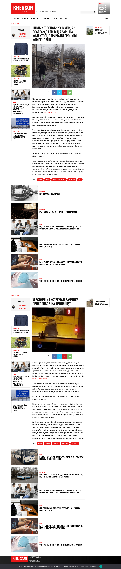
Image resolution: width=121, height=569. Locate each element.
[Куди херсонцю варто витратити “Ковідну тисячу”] (24, 211)
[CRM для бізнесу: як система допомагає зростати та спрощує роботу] (24, 244)
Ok (101, 566)
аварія (40, 180)
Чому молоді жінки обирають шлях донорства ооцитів (60, 281)
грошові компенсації (59, 180)
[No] (119, 566)
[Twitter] (59, 92)
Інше (18, 23)
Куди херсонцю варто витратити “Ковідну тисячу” (58, 212)
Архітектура (16, 131)
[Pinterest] (64, 92)
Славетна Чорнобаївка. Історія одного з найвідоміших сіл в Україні (20, 136)
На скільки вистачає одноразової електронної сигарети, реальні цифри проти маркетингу (61, 263)
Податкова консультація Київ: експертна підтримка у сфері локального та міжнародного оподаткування (21, 109)
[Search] (94, 12)
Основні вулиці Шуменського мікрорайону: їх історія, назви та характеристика (101, 31)
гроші (47, 180)
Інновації (102, 3)
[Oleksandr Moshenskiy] (14, 35)
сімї (80, 180)
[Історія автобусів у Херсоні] (24, 193)
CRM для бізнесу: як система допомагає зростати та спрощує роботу (59, 245)
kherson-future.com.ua (51, 112)
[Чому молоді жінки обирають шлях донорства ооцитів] (24, 280)
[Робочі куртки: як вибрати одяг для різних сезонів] (20, 49)
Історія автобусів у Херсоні (49, 194)
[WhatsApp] (69, 92)
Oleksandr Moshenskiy (23, 35)
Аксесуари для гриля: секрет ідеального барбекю (20, 82)
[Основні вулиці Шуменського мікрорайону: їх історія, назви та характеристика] (90, 30)
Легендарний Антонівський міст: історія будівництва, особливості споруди (102, 9)
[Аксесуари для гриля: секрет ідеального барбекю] (20, 71)
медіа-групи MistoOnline (34, 561)
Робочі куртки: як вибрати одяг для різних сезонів (21, 60)
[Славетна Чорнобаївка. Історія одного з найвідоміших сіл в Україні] (20, 123)
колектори (72, 180)
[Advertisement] (99, 48)
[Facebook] (54, 92)
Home (12, 23)
